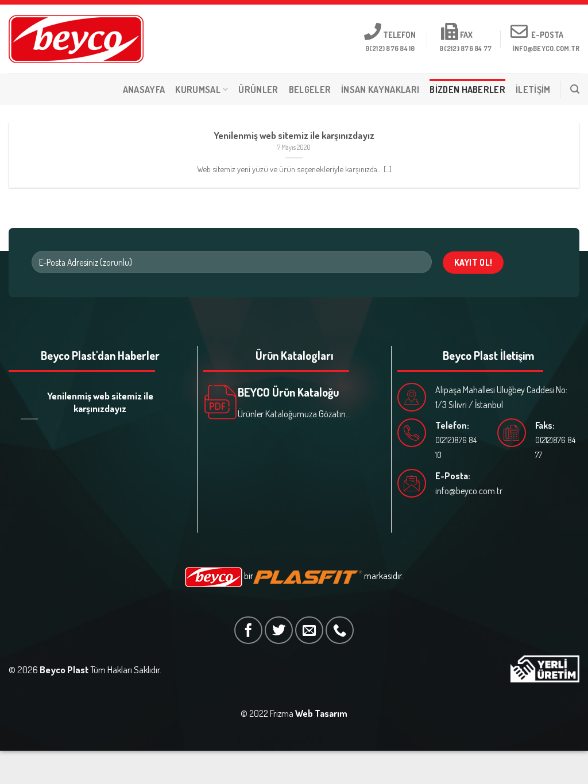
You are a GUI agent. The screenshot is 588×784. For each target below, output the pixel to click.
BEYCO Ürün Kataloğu (288, 392)
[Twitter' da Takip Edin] (279, 630)
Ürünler (258, 89)
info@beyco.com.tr (468, 490)
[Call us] (340, 630)
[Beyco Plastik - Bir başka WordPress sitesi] (76, 38)
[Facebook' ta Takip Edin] (248, 630)
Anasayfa (144, 89)
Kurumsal (197, 89)
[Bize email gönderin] (309, 630)
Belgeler (310, 89)
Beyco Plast (64, 669)
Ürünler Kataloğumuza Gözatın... (294, 414)
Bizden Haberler (467, 89)
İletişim (533, 89)
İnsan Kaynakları (380, 89)
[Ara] (574, 89)
